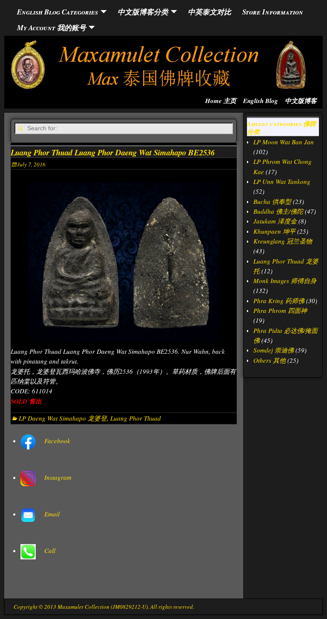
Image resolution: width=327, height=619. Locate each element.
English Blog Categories (57, 12)
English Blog (260, 100)
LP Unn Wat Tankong (281, 181)
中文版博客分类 (143, 12)
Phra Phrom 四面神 (280, 310)
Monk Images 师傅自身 (284, 280)
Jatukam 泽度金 (275, 221)
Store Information (272, 12)
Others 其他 (269, 360)
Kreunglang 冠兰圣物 (282, 241)
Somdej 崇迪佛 (273, 350)
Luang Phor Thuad (135, 418)
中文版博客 (301, 100)
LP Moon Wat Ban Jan (283, 142)
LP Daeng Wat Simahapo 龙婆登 (63, 418)
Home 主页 (220, 100)
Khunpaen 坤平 (274, 231)
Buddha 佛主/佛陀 (278, 211)
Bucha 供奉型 (272, 201)
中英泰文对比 (209, 12)
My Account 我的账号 (51, 27)
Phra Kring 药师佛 (278, 300)
